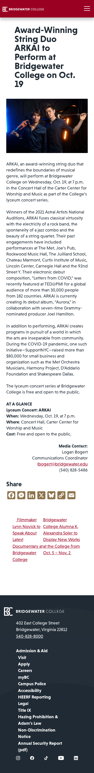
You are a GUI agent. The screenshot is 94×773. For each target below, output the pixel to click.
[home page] (34, 611)
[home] (23, 9)
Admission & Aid (32, 650)
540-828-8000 (29, 636)
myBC (23, 677)
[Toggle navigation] (87, 9)
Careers (25, 670)
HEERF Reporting (34, 697)
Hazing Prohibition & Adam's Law (38, 720)
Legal (23, 703)
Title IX (24, 710)
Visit (22, 657)
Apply (24, 664)
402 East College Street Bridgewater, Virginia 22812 (41, 626)
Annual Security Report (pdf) (40, 746)
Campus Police (32, 683)
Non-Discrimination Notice (36, 733)
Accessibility (29, 690)
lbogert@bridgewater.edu (62, 464)
